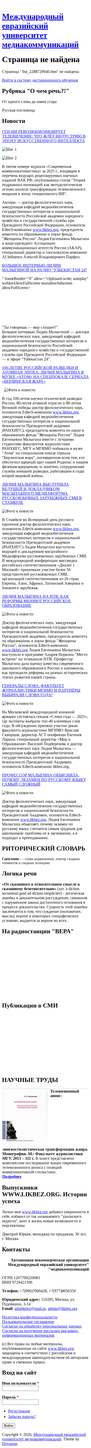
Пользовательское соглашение (28, 1322)
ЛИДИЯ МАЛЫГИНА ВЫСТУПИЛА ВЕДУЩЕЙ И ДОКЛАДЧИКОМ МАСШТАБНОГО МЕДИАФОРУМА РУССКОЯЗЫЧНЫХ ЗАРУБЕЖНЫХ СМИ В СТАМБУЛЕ (42, 493)
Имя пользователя (20, 1383)
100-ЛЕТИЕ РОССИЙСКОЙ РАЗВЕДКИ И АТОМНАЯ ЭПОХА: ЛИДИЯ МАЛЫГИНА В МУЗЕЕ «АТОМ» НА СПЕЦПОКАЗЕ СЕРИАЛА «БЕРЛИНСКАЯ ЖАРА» (45, 374)
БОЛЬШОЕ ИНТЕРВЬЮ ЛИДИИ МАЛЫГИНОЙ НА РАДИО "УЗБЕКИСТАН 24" (44, 267)
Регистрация (19, 1411)
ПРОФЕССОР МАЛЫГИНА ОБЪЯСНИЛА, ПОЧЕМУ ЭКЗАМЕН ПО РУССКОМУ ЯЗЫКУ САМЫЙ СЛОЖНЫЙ (44, 779)
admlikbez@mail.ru (30, 1308)
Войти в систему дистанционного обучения (40, 80)
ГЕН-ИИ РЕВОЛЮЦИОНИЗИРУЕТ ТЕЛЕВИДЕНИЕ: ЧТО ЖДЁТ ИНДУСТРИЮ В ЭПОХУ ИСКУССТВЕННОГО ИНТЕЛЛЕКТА (44, 136)
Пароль (10, 1397)
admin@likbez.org (62, 1308)
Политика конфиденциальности (29, 1317)
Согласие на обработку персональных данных (42, 1326)
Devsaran (9, 1443)
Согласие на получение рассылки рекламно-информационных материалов (40, 1333)
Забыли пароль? (22, 1416)
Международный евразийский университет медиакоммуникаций (40, 30)
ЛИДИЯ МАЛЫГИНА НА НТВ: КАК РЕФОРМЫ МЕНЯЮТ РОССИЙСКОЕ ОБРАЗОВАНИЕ (36, 601)
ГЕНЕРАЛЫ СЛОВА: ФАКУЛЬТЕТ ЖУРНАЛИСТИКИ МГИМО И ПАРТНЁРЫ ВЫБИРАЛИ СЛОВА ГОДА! (41, 690)
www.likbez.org (45, 229)
